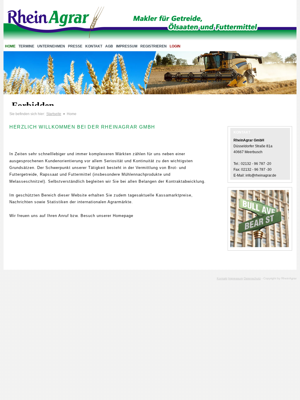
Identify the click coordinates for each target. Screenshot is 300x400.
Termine (26, 46)
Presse (75, 46)
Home (10, 46)
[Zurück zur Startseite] (55, 23)
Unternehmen (51, 46)
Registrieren (153, 46)
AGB (109, 46)
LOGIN (175, 46)
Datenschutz (252, 278)
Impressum (126, 46)
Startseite (53, 114)
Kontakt (93, 46)
